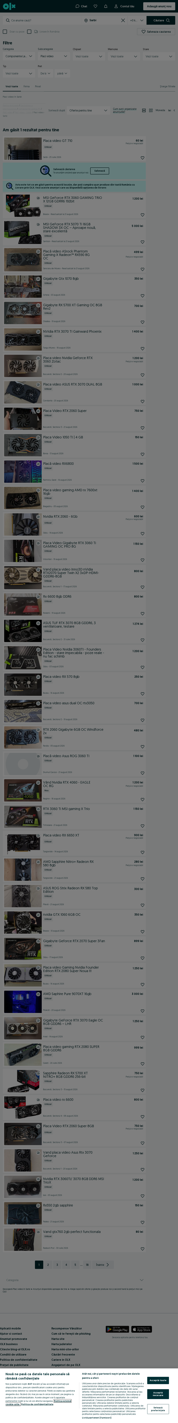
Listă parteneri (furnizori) (96, 1417)
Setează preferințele (158, 1409)
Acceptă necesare (158, 1394)
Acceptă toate (158, 1380)
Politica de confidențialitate (37, 1404)
